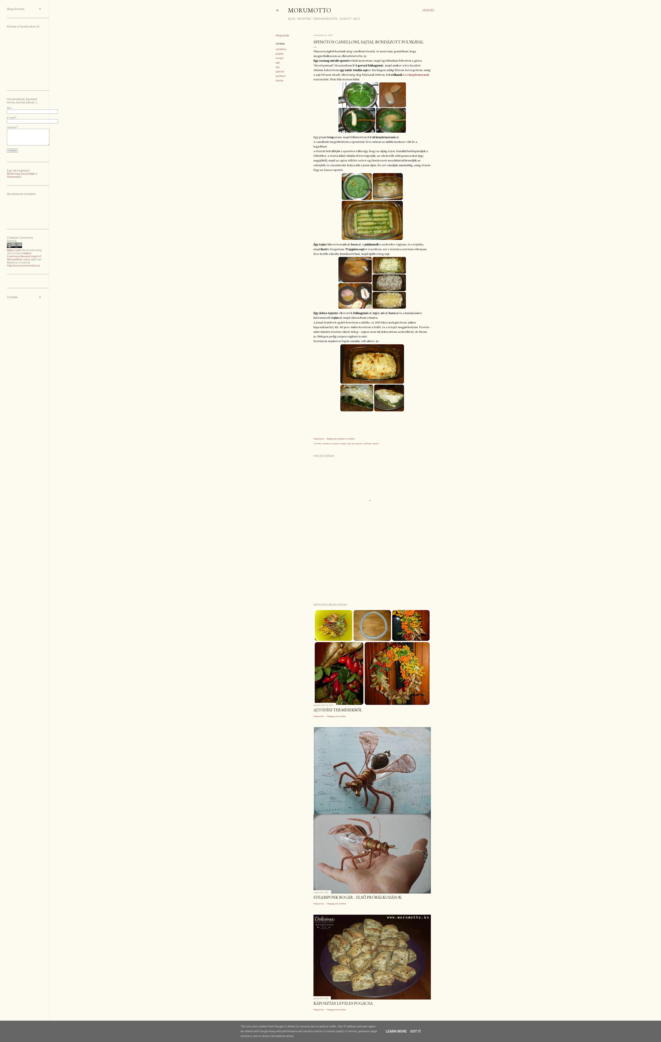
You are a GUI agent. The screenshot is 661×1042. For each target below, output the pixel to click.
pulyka (279, 53)
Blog (291, 18)
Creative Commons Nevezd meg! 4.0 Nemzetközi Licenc (24, 256)
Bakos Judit (14, 250)
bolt (356, 18)
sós (278, 67)
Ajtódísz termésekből (337, 710)
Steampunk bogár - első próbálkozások (357, 897)
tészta (279, 80)
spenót (280, 71)
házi (415, 74)
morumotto (309, 10)
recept (280, 58)
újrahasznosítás (325, 18)
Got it (415, 1031)
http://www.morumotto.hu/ (23, 265)
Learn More (396, 1031)
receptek (304, 18)
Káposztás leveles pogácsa (343, 1003)
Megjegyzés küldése (336, 716)
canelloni (281, 49)
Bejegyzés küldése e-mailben (341, 438)
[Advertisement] (372, 570)
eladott (346, 18)
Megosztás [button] (282, 35)
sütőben (281, 76)
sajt (278, 62)
